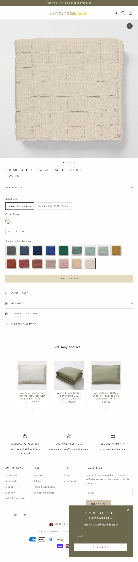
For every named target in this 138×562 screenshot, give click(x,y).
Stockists (9, 487)
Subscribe (101, 547)
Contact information (44, 493)
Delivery (37, 475)
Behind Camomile (15, 498)
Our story (10, 493)
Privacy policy (70, 481)
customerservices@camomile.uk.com (69, 449)
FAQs (66, 475)
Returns (37, 481)
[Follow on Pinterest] (24, 515)
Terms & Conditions (44, 487)
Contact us (11, 475)
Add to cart (69, 278)
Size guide (11, 481)
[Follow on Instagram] (16, 515)
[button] (32, 410)
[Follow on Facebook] (7, 515)
